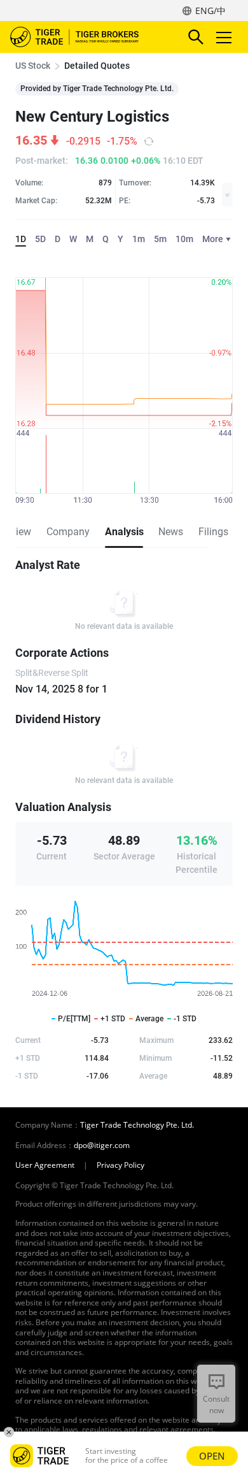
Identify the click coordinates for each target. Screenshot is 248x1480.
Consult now (216, 1404)
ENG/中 (210, 10)
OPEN (212, 1455)
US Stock (32, 66)
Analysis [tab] (124, 532)
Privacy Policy (120, 1165)
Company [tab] (68, 532)
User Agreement (44, 1165)
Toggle (225, 37)
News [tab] (170, 532)
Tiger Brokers (83, 37)
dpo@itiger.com (102, 1145)
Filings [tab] (213, 532)
